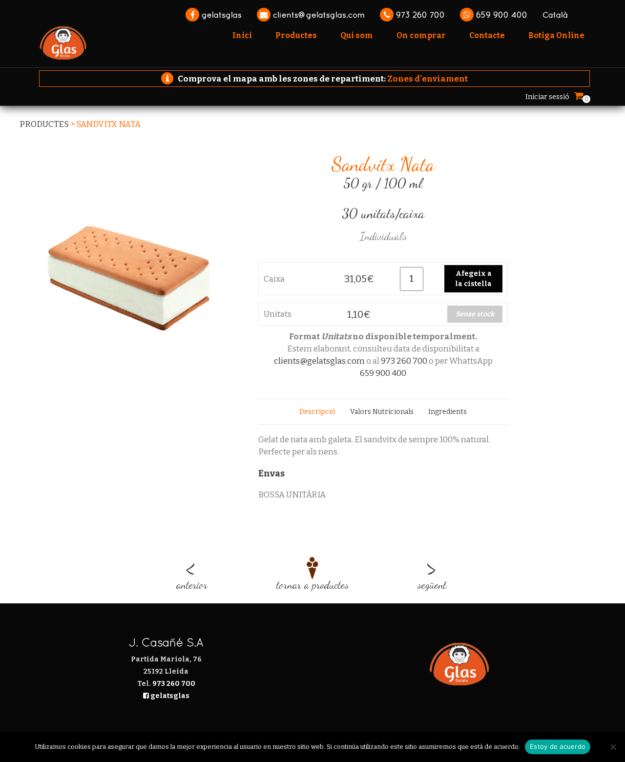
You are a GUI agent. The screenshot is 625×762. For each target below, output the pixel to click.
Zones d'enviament (427, 79)
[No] (613, 747)
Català (554, 14)
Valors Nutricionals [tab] (382, 412)
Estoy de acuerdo (557, 746)
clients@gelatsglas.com (318, 14)
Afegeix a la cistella (473, 278)
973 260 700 (419, 14)
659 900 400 (500, 14)
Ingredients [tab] (447, 412)
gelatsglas (220, 14)
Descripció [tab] (317, 412)
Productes (44, 124)
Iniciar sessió (547, 96)
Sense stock (475, 314)
